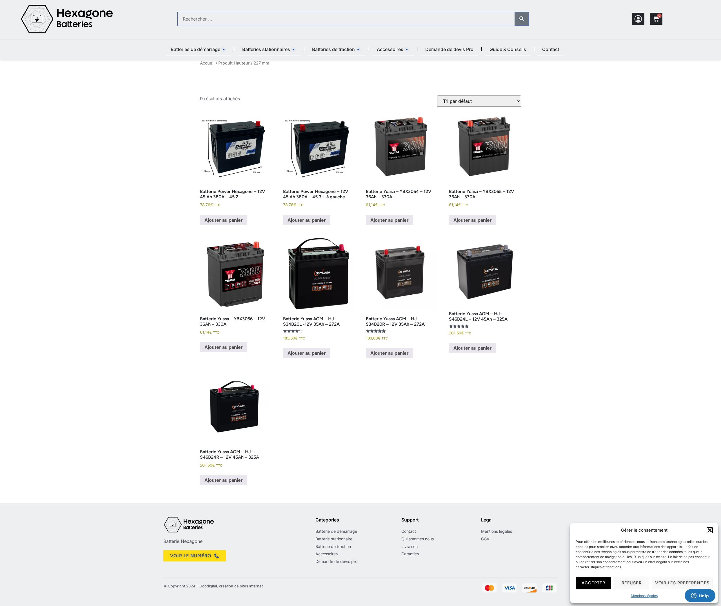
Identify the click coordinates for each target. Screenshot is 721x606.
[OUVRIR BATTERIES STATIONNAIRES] (293, 49)
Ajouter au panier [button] (223, 220)
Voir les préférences (682, 582)
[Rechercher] (522, 19)
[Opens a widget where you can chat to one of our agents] (699, 596)
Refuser (632, 582)
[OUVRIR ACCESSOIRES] (407, 49)
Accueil (207, 63)
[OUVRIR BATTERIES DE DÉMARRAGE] (224, 49)
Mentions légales (644, 596)
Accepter (593, 582)
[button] (710, 530)
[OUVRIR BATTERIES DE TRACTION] (358, 49)
